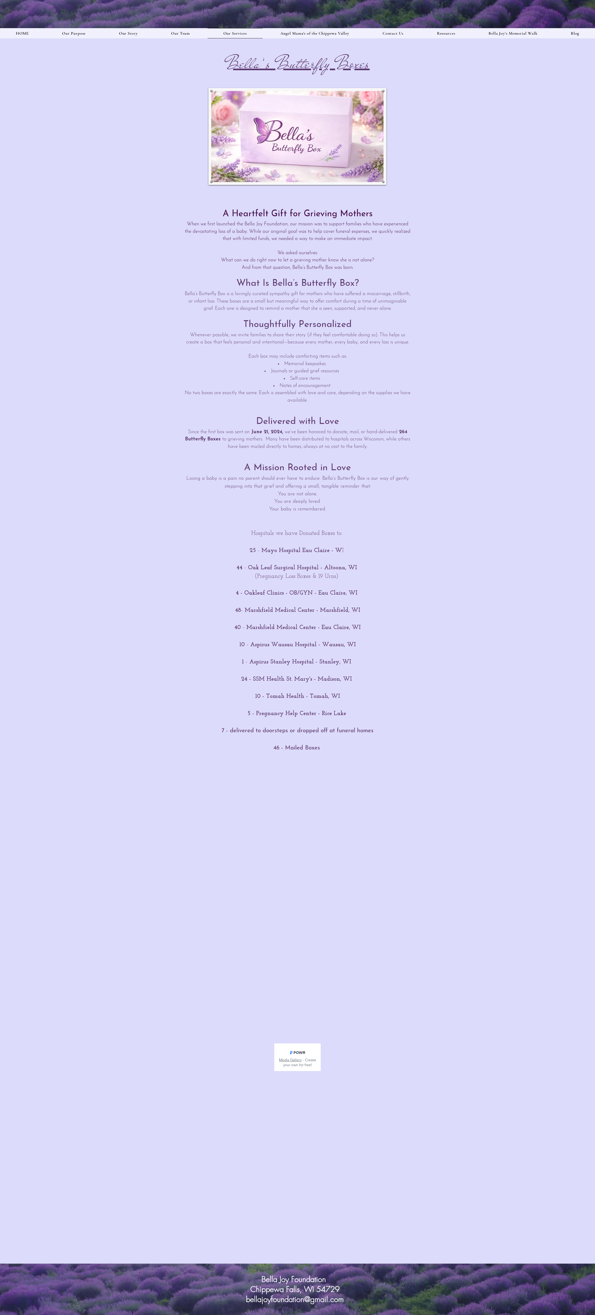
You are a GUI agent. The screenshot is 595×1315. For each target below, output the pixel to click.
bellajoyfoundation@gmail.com (295, 1299)
